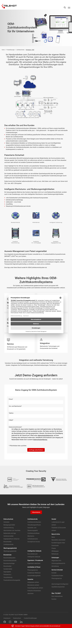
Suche (65, 7)
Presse (54, 548)
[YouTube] (15, 622)
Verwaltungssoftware (34, 525)
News (53, 537)
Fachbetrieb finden (57, 575)
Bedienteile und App (10, 533)
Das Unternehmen (57, 596)
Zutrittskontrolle (20, 49)
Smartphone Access (33, 541)
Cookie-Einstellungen (30, 618)
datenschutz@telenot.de (45, 435)
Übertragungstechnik (10, 551)
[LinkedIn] (21, 622)
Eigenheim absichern (33, 563)
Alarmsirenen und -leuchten (12, 530)
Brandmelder (7, 541)
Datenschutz (17, 618)
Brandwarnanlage (9, 563)
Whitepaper (55, 551)
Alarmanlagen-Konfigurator (60, 584)
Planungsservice (32, 570)
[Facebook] (5, 622)
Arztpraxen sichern (33, 582)
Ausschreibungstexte (33, 575)
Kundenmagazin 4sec (58, 543)
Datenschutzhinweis (15, 427)
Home (3, 49)
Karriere (54, 599)
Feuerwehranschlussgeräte (12, 580)
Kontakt (54, 573)
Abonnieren (36, 512)
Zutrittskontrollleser (33, 533)
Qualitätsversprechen (58, 587)
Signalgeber (7, 572)
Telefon (11, 413)
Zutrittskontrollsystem (34, 522)
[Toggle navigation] (69, 7)
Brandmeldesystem (9, 558)
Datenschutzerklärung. (40, 439)
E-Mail (11, 420)
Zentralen (6, 522)
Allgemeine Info (56, 560)
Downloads (55, 545)
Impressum (7, 618)
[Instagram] (10, 622)
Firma (11, 399)
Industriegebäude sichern (35, 588)
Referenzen (55, 554)
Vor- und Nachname (15, 406)
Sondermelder (8, 569)
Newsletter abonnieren (58, 540)
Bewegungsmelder (9, 525)
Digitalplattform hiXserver (11, 539)
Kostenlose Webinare (33, 573)
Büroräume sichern (33, 585)
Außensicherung (9, 527)
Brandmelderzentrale (10, 560)
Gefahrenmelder (8, 536)
